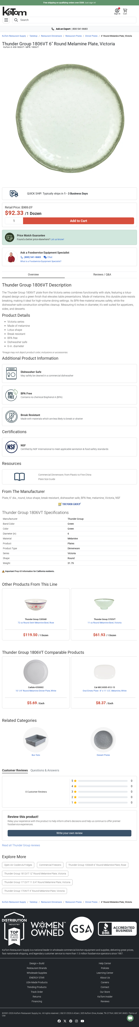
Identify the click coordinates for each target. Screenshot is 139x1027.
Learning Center (105, 973)
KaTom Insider (105, 996)
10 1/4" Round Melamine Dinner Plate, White (36, 691)
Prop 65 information (24, 571)
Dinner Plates (91, 36)
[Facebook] (59, 1021)
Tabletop (33, 36)
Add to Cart (78, 221)
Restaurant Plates (73, 36)
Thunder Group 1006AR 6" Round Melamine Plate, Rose (97, 865)
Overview (33, 274)
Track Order (37, 992)
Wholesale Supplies (37, 973)
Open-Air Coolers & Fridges (18, 865)
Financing (37, 1001)
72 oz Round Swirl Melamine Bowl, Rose (36, 623)
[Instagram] (76, 1021)
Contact (105, 987)
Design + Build (36, 963)
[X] (64, 1021)
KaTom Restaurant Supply (14, 36)
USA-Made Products (36, 982)
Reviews (105, 1001)
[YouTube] (82, 1021)
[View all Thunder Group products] (69, 504)
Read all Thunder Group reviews (21, 845)
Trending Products (36, 987)
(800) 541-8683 (32, 257)
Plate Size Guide (46, 479)
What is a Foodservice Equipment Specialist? (40, 261)
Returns (37, 996)
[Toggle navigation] (6, 20)
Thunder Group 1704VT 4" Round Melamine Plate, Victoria (34, 891)
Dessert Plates (103, 755)
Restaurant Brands (37, 968)
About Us (105, 977)
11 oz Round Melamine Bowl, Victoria (105, 623)
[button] (117, 11)
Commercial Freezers (50, 865)
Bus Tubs (36, 755)
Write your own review (69, 833)
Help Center (105, 963)
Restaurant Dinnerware (51, 36)
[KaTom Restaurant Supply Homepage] (14, 11)
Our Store (105, 992)
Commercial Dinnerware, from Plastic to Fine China (64, 474)
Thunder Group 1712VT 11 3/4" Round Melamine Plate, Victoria (37, 882)
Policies (105, 968)
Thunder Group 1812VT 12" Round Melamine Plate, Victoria (35, 873)
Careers (105, 982)
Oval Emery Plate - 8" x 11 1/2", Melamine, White (104, 691)
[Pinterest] (70, 1021)
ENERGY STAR (36, 977)
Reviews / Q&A (102, 274)
